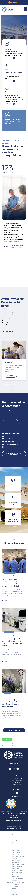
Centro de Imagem (17, 866)
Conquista (7, 572)
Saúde (11, 632)
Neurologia (12, 572)
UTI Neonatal (15, 854)
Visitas (16, 886)
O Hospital (16, 840)
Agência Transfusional (17, 848)
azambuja (13, 575)
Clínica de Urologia (17, 872)
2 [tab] (5, 384)
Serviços (14, 844)
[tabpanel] (14, 362)
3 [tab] (7, 384)
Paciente (17, 882)
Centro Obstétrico (16, 868)
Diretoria (14, 874)
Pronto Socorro (16, 852)
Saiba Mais (10, 375)
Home (9, 840)
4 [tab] (9, 384)
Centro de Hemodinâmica (18, 864)
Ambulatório (10, 362)
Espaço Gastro (16, 862)
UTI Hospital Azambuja (18, 856)
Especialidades (16, 860)
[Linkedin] (18, 769)
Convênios (10, 882)
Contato (14, 888)
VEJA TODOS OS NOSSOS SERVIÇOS (12, 388)
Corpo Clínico (15, 876)
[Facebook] (10, 769)
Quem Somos (15, 842)
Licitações (14, 880)
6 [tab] (14, 384)
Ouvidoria (13, 892)
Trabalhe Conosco (15, 894)
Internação (14, 858)
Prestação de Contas (17, 878)
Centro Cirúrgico (16, 850)
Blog (23, 882)
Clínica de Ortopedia (17, 870)
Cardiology (7, 692)
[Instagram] (14, 769)
